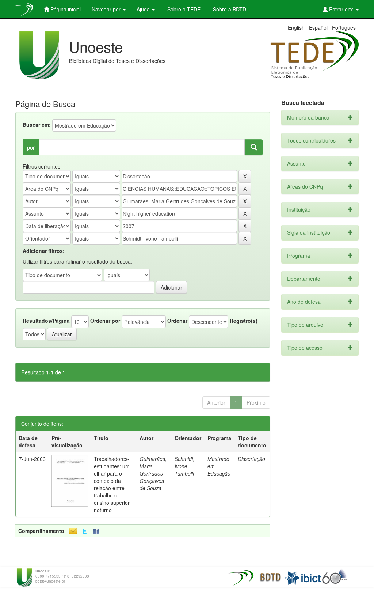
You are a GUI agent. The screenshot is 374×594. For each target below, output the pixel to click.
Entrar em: (341, 9)
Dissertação (251, 458)
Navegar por (107, 9)
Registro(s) (243, 320)
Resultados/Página (46, 320)
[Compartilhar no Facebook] (97, 532)
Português (344, 27)
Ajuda (144, 9)
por (31, 147)
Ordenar (177, 320)
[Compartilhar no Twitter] (84, 532)
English (296, 27)
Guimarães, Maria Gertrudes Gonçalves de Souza (153, 473)
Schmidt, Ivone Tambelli (185, 466)
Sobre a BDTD (228, 9)
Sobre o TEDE (183, 9)
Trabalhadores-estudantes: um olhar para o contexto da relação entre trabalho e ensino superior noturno (112, 484)
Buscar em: (37, 124)
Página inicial (65, 9)
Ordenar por (105, 320)
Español (318, 27)
